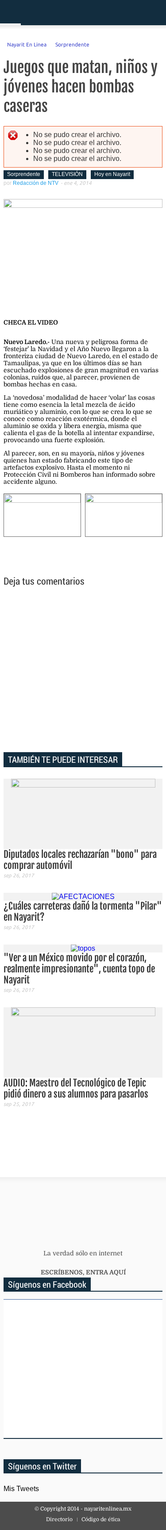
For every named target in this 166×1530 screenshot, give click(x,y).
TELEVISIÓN (67, 174)
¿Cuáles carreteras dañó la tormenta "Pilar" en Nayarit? (83, 911)
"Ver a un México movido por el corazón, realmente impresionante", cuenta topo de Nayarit (79, 969)
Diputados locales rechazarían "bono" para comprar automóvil (80, 860)
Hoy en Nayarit (112, 174)
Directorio (59, 1519)
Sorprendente (72, 44)
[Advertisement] (83, 671)
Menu (10, 12)
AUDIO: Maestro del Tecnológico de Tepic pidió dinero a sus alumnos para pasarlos (76, 1088)
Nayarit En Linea (26, 44)
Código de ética (100, 1519)
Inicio (128, 12)
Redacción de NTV (35, 183)
